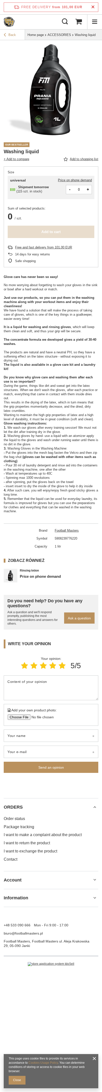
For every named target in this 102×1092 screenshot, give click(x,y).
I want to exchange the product (30, 851)
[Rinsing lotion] (10, 575)
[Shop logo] (9, 22)
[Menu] (94, 21)
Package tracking (19, 827)
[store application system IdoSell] (51, 964)
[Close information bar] (93, 7)
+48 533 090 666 (17, 925)
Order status (14, 819)
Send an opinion (51, 767)
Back (12, 35)
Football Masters (67, 530)
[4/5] (52, 665)
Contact (10, 859)
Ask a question (79, 618)
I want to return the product (27, 843)
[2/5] (33, 665)
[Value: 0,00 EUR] (78, 21)
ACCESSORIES (59, 35)
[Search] (65, 21)
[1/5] (24, 665)
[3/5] (43, 665)
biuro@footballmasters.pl (23, 933)
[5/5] (62, 665)
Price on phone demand (75, 180)
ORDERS (13, 807)
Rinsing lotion (29, 570)
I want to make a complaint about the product (43, 835)
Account (13, 880)
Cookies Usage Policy (43, 1062)
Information (16, 897)
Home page (35, 35)
